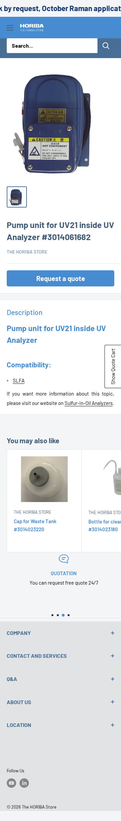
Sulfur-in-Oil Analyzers (89, 403)
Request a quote (60, 278)
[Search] (105, 45)
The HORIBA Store (27, 252)
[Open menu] (10, 28)
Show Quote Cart (113, 366)
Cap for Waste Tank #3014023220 (35, 525)
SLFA (19, 380)
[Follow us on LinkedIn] (24, 783)
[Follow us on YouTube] (11, 783)
